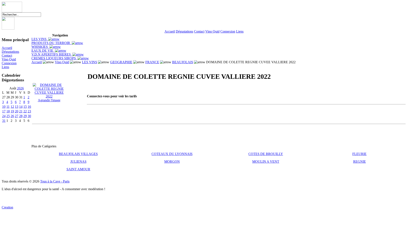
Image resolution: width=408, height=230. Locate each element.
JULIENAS (78, 161)
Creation (7, 207)
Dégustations (184, 31)
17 (4, 111)
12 (12, 106)
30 (29, 116)
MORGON (172, 161)
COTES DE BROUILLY (265, 154)
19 (12, 111)
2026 (20, 88)
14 (21, 106)
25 (8, 116)
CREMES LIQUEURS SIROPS (54, 58)
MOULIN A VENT (265, 161)
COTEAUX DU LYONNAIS (172, 154)
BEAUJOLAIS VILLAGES (78, 154)
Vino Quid (212, 31)
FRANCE (152, 62)
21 (21, 111)
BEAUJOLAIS (182, 62)
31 (4, 120)
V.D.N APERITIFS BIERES (51, 54)
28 (21, 116)
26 (12, 116)
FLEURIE (359, 154)
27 (16, 116)
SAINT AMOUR (78, 169)
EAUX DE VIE (43, 50)
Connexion (227, 31)
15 (25, 106)
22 (25, 111)
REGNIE (359, 161)
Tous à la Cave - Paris (54, 181)
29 (25, 116)
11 (8, 106)
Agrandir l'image (49, 100)
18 (8, 111)
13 (16, 106)
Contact (199, 31)
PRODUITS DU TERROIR (51, 43)
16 (29, 106)
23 (29, 111)
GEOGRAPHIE (121, 62)
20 (16, 111)
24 (4, 116)
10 (4, 106)
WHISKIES (40, 47)
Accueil (169, 31)
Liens (240, 31)
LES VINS (39, 39)
